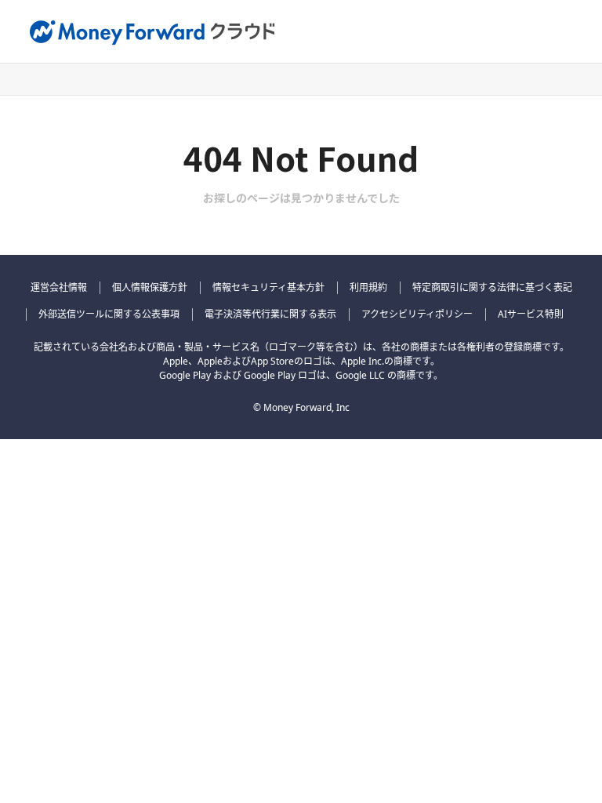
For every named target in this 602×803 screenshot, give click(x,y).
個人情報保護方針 (149, 287)
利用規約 (368, 287)
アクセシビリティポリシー (417, 314)
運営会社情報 (59, 287)
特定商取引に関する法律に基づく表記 (492, 287)
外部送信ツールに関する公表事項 (109, 314)
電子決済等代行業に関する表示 (270, 314)
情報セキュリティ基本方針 (268, 287)
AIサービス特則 (531, 314)
